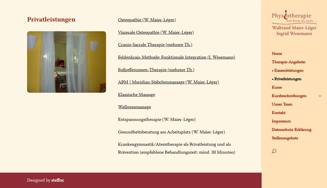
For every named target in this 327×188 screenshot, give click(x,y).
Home (277, 54)
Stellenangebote (285, 138)
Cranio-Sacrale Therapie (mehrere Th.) (155, 44)
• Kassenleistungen (287, 71)
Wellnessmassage (134, 107)
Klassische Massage (136, 94)
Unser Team (282, 104)
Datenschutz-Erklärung (291, 130)
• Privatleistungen (286, 79)
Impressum (281, 121)
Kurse (277, 88)
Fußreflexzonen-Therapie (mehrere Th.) (156, 69)
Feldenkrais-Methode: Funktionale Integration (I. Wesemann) (176, 57)
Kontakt (278, 113)
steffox (57, 180)
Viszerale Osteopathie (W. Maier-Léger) (156, 32)
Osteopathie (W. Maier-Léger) (147, 20)
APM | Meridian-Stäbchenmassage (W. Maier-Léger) (168, 82)
